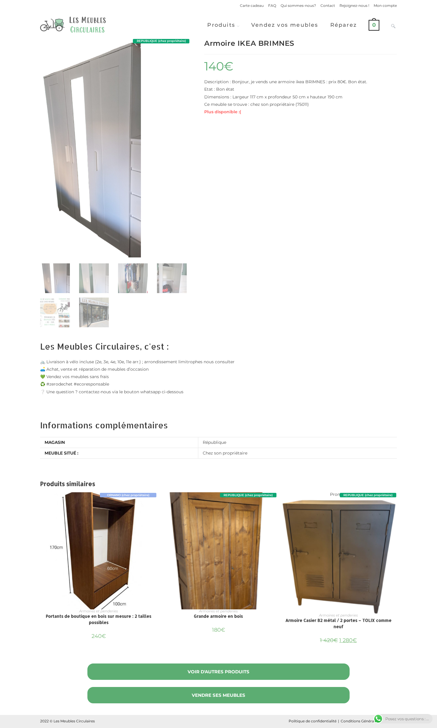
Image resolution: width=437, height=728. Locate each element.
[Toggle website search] (393, 25)
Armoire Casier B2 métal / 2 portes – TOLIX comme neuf (338, 623)
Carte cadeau (252, 5)
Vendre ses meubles (218, 695)
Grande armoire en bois (218, 616)
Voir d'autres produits (218, 671)
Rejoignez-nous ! (354, 5)
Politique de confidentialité (313, 721)
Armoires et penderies (98, 611)
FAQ (272, 5)
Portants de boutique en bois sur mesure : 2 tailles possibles (98, 619)
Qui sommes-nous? (298, 5)
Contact (327, 5)
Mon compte (385, 5)
